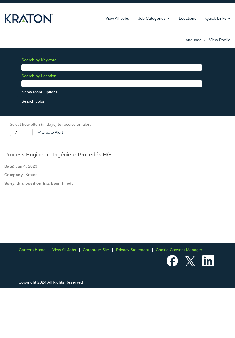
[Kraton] (29, 18)
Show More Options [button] (40, 92)
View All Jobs (117, 18)
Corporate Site (96, 249)
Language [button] (193, 40)
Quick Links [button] (216, 18)
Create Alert (51, 132)
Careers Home (32, 249)
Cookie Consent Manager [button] (179, 249)
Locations (187, 18)
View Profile (219, 40)
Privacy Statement (132, 249)
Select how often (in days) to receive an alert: (51, 124)
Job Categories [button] (152, 18)
